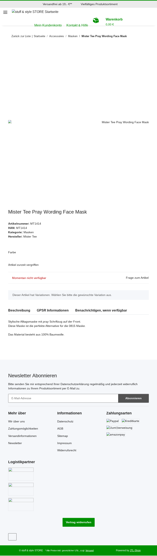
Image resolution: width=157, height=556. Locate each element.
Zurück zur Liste (21, 36)
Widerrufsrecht (66, 450)
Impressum (64, 443)
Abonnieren (133, 398)
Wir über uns (16, 421)
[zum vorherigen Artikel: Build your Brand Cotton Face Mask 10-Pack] (135, 36)
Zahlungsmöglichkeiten (23, 428)
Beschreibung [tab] (19, 310)
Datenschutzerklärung (75, 384)
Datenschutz (65, 421)
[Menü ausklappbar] (5, 10)
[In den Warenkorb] (11, 49)
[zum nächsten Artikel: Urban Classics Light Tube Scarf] (144, 36)
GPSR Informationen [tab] (53, 310)
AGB (60, 428)
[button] (154, 12)
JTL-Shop (135, 550)
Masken (29, 232)
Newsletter (15, 443)
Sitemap (62, 436)
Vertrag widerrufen (78, 522)
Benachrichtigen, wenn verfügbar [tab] (101, 310)
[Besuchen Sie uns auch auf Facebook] (12, 536)
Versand (89, 550)
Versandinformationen (22, 436)
